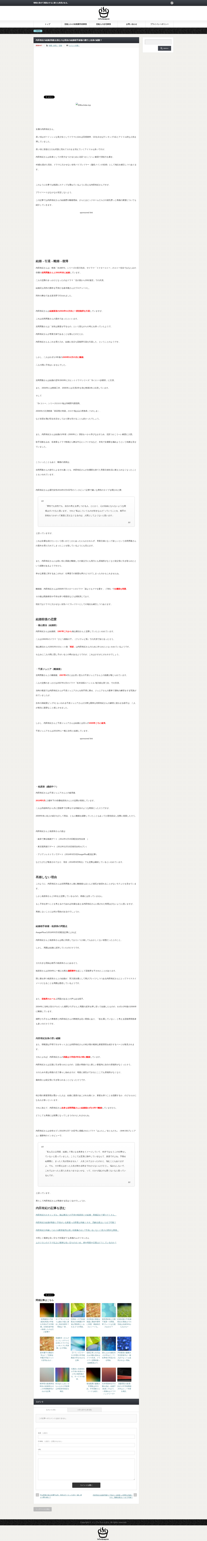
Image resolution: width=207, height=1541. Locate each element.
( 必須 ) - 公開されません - (50, 1441)
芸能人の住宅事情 (103, 24)
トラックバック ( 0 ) (84, 1410)
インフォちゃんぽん (101, 1522)
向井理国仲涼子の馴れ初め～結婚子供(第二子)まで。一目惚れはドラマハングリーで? (109, 1389)
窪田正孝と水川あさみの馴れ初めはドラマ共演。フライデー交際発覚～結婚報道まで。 (93, 1358)
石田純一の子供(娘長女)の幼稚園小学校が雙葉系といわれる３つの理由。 (78, 1323)
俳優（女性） (53, 45)
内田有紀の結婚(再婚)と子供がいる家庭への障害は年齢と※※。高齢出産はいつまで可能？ (76, 1222)
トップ (47, 24)
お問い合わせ (131, 24)
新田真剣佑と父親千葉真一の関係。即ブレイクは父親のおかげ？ (109, 1323)
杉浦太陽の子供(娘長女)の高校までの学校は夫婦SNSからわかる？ (124, 1323)
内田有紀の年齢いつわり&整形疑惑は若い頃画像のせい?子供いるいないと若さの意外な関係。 (77, 1230)
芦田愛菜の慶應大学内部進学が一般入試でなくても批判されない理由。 (124, 1356)
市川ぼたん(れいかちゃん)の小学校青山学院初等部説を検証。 (62, 1387)
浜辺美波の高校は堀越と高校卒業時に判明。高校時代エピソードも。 (93, 1323)
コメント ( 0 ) (50, 1410)
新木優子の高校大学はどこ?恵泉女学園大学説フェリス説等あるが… (47, 1356)
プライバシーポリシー (159, 24)
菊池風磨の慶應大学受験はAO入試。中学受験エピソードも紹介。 (93, 1387)
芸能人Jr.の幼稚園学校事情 (75, 24)
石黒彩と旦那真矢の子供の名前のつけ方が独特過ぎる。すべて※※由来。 (78, 1374)
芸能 (60, 45)
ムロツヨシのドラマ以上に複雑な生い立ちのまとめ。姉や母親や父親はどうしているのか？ (76, 1242)
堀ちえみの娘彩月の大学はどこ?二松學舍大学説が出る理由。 (109, 1356)
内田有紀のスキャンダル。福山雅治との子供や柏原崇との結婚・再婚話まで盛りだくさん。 (76, 1215)
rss (171, 3)
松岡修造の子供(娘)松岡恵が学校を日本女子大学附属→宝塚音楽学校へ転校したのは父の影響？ (47, 1325)
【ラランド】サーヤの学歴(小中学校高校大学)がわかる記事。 (78, 1356)
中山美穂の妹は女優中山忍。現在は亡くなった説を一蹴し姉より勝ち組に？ (61, 1496)
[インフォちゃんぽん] (104, 19)
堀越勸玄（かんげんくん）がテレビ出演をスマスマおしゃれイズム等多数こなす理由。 (62, 1343)
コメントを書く (74, 45)
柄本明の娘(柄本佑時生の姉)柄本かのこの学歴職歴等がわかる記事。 (47, 1387)
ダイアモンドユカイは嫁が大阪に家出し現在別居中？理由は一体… (62, 1323)
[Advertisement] (86, 73)
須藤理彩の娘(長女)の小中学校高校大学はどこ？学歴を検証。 (124, 1387)
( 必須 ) (43, 1433)
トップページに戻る (43, 1509)
